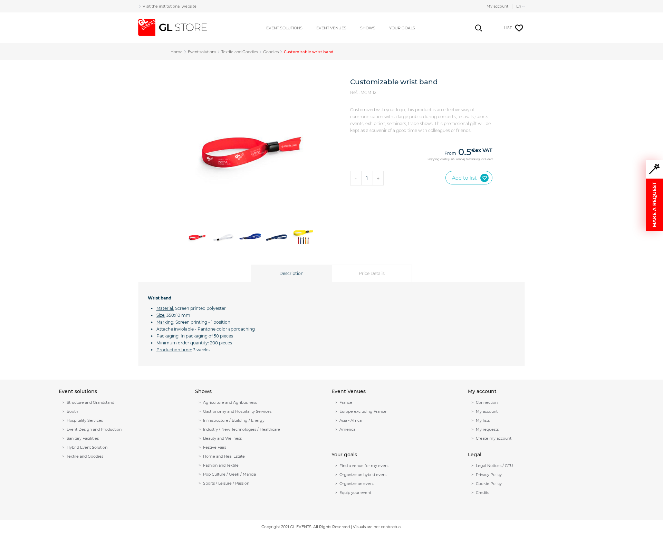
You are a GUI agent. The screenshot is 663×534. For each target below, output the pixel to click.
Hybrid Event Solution (87, 447)
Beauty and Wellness (222, 438)
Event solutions (202, 51)
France (345, 402)
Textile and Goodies (239, 51)
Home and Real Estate (224, 456)
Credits (482, 492)
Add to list (464, 178)
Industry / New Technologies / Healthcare (241, 429)
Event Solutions (284, 28)
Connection (487, 402)
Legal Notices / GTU (494, 465)
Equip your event (355, 492)
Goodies (271, 51)
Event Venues (331, 28)
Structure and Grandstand (90, 402)
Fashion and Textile (221, 465)
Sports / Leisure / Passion (226, 483)
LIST (508, 27)
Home (177, 51)
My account (497, 6)
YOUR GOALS (402, 28)
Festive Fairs (214, 447)
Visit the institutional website (169, 6)
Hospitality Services (85, 420)
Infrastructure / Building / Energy (234, 420)
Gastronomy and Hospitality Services (237, 411)
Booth (72, 411)
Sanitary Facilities (83, 438)
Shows (367, 28)
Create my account (493, 438)
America (347, 429)
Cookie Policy (489, 483)
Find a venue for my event (364, 465)
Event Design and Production (94, 429)
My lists (483, 420)
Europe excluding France (362, 411)
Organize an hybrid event (363, 474)
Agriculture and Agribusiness (230, 402)
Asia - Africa (350, 420)
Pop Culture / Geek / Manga (229, 474)
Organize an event (356, 483)
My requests (487, 429)
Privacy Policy (489, 474)
